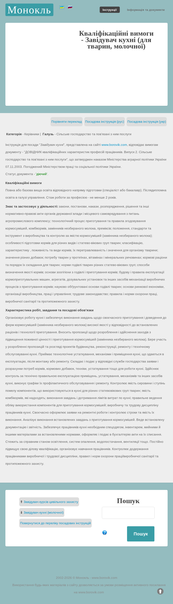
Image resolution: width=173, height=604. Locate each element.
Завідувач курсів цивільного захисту (51, 502)
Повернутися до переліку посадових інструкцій (55, 523)
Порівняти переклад (66, 121)
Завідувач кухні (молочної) (44, 512)
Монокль (29, 10)
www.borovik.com (114, 145)
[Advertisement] (86, 77)
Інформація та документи (146, 9)
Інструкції (110, 9)
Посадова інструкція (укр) (146, 121)
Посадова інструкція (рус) (104, 121)
